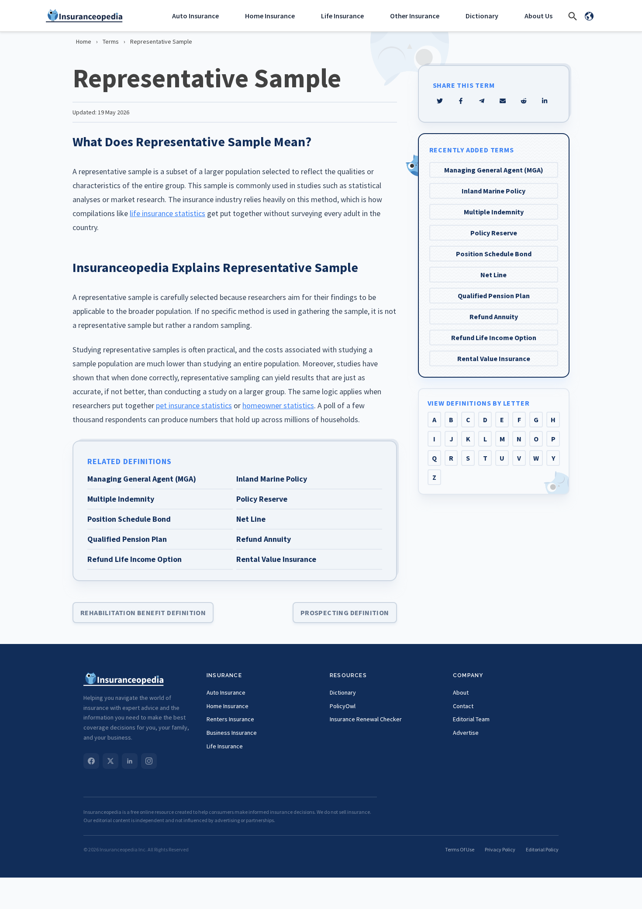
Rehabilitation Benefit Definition (143, 612)
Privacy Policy (500, 849)
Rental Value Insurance (493, 358)
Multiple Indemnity (494, 211)
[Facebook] (91, 761)
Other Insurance (414, 15)
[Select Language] (589, 15)
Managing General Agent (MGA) (493, 169)
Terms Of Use (459, 849)
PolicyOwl (343, 706)
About (461, 692)
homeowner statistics (278, 405)
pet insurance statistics (194, 405)
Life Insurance (342, 15)
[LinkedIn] (130, 761)
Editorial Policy (542, 849)
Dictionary (482, 15)
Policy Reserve (493, 232)
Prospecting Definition (344, 612)
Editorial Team (471, 719)
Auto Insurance (195, 15)
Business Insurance (232, 733)
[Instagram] (149, 761)
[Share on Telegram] (482, 101)
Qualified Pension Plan (494, 295)
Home (83, 41)
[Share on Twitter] (440, 101)
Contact (463, 706)
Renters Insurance (230, 719)
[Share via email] (503, 101)
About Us (538, 15)
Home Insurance (270, 15)
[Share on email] (524, 101)
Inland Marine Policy (493, 190)
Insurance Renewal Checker (366, 719)
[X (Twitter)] (110, 761)
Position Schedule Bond (494, 253)
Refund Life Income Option (493, 337)
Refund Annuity (493, 316)
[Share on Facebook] (461, 101)
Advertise (466, 733)
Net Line (493, 274)
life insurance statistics (167, 213)
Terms (111, 41)
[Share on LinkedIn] (545, 101)
